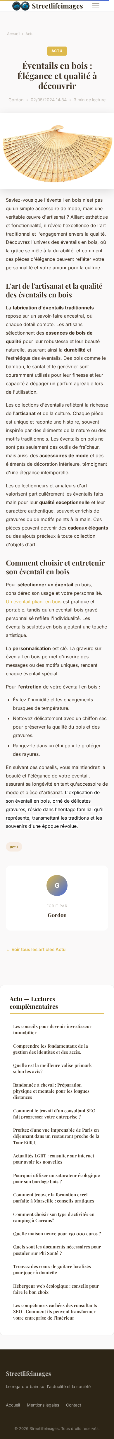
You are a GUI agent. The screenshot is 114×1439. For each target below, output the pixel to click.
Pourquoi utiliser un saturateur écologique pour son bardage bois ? (56, 1178)
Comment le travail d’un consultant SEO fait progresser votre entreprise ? (54, 1114)
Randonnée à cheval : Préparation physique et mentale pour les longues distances (51, 1091)
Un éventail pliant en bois (33, 601)
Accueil (13, 33)
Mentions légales (43, 1404)
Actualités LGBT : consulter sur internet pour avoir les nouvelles (53, 1159)
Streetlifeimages (57, 5)
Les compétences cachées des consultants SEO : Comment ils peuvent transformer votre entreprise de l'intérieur (55, 1311)
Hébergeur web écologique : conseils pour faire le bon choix (56, 1289)
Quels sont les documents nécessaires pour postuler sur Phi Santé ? (57, 1250)
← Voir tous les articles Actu (35, 949)
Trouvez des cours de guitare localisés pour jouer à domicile (52, 1269)
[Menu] (96, 6)
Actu (29, 33)
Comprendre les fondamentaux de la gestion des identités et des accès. (50, 1049)
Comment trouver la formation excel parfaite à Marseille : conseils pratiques (53, 1198)
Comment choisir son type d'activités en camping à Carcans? (53, 1217)
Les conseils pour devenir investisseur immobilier (52, 1029)
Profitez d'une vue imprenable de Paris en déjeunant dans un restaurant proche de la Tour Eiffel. (56, 1136)
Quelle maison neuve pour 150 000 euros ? (57, 1233)
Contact (73, 1404)
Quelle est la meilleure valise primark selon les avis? (52, 1068)
